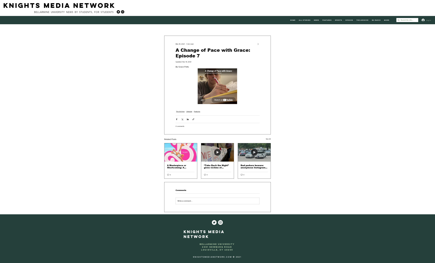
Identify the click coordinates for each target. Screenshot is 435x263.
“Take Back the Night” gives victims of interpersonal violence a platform (217, 166)
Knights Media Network (59, 5)
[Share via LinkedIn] (188, 119)
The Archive (180, 111)
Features (197, 111)
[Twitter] (118, 11)
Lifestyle (189, 111)
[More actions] (258, 44)
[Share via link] (193, 119)
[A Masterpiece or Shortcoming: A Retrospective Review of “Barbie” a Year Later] (180, 152)
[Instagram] (122, 11)
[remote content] (217, 86)
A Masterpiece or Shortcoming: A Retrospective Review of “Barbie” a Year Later (180, 166)
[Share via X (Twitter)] (182, 119)
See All (268, 139)
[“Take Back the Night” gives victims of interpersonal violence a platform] (217, 152)
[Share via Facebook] (177, 119)
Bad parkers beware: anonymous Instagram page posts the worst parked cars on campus (254, 166)
